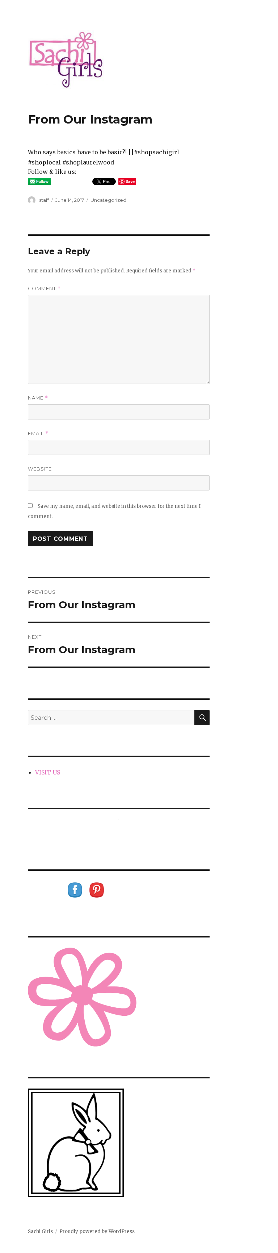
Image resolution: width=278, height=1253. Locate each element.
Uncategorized (108, 200)
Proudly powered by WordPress (97, 1231)
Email (38, 433)
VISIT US (47, 772)
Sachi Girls (40, 1231)
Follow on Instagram (123, 833)
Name (38, 398)
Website (40, 469)
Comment (44, 288)
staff (44, 200)
